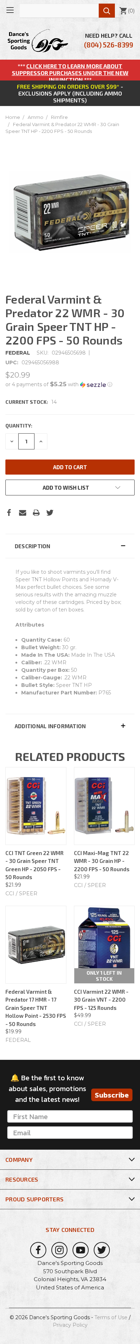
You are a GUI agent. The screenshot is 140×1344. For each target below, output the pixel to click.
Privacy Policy (70, 1325)
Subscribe (112, 1095)
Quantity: (18, 425)
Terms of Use (110, 1317)
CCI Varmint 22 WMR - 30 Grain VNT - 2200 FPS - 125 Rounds (101, 999)
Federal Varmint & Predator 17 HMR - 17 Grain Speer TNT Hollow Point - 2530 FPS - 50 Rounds (35, 1007)
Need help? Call (108, 40)
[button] (70, 384)
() (127, 10)
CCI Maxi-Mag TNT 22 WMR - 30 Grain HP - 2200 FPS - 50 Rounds (102, 861)
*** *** (70, 73)
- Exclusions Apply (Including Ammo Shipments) (70, 93)
